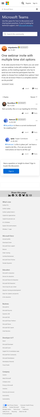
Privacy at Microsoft (8, 385)
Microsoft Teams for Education (10, 280)
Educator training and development (12, 290)
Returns (5, 249)
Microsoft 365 (6, 317)
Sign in (11, 171)
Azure (4, 341)
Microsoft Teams (8, 9)
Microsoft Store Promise (9, 259)
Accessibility (6, 395)
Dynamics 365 (6, 314)
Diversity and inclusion (8, 392)
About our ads (22, 411)
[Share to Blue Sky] (23, 195)
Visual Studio (6, 365)
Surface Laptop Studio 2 (9, 212)
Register (28, 3)
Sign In (35, 3)
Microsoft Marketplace (8, 358)
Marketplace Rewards (8, 361)
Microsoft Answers (26, 25)
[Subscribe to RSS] (27, 195)
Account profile (6, 239)
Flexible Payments (7, 263)
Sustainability (6, 399)
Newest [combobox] (34, 97)
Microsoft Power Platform (9, 320)
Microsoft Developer (8, 344)
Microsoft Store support (9, 246)
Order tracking (6, 253)
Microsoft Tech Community (9, 354)
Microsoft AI (6, 307)
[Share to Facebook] (13, 195)
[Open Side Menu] (3, 3)
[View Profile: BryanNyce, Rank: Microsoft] (4, 104)
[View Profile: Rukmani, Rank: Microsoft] (6, 121)
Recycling (14, 411)
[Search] (23, 3)
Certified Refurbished (8, 256)
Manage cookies (7, 409)
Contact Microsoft (14, 407)
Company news (6, 382)
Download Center (7, 242)
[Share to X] (16, 195)
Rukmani (12, 120)
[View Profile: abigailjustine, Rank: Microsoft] (4, 48)
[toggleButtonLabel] (36, 9)
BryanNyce (11, 103)
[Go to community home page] (7, 3)
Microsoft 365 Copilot (8, 327)
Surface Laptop (6, 208)
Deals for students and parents (11, 293)
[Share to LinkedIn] (9, 195)
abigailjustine (12, 47)
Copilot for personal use (9, 219)
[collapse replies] (20, 101)
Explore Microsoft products (9, 225)
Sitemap (5, 407)
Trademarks (26, 409)
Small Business (6, 331)
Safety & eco (6, 411)
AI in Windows (6, 222)
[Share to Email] (30, 195)
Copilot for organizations (9, 215)
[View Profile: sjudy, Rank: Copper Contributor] (7, 140)
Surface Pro (5, 205)
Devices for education (8, 276)
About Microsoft (7, 378)
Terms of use (17, 409)
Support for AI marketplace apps (11, 351)
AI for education (7, 297)
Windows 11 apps (7, 229)
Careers (5, 375)
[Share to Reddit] (20, 195)
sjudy (12, 139)
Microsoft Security (7, 310)
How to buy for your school (9, 287)
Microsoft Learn (7, 348)
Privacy (23, 407)
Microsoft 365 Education (9, 283)
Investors (5, 388)
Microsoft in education (8, 273)
